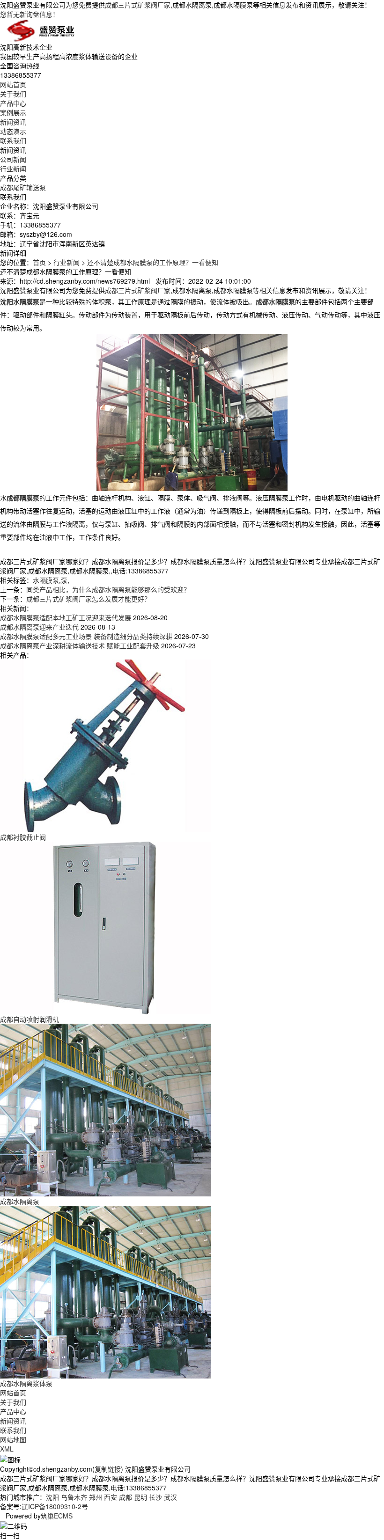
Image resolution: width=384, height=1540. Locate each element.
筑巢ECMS (57, 1515)
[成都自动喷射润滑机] (105, 926)
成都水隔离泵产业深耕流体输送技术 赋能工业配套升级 (79, 645)
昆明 (140, 1497)
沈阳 (52, 1497)
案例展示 (13, 112)
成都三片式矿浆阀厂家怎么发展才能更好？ (88, 598)
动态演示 (13, 131)
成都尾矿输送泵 (23, 187)
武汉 (170, 1497)
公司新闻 (13, 159)
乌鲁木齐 (74, 1497)
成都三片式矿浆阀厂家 (137, 4)
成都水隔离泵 (19, 1201)
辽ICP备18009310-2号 (55, 1506)
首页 (39, 262)
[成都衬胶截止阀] (105, 744)
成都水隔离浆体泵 (26, 1383)
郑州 (95, 1497)
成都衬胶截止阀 (23, 837)
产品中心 (13, 103)
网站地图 (13, 1439)
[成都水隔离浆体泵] (105, 1291)
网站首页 (13, 84)
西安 (110, 1497)
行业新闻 (13, 168)
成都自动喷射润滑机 (29, 1019)
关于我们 (13, 93)
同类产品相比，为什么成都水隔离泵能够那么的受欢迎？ (108, 589)
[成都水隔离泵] (105, 1109)
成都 (125, 1497)
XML (7, 1448)
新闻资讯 (13, 121)
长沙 (155, 1497)
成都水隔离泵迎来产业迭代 (39, 626)
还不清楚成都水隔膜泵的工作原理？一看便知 (152, 262)
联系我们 (13, 140)
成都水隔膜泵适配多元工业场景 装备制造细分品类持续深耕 (86, 636)
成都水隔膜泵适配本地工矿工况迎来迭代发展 (65, 617)
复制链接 (108, 1469)
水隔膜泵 (46, 580)
